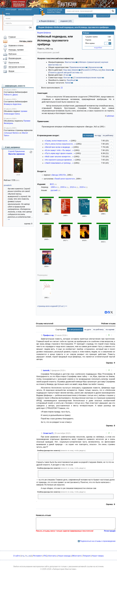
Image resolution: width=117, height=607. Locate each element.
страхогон (43, 496)
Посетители (14, 63)
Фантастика (70, 62)
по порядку (88, 135)
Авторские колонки (17, 67)
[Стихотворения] (47, 237)
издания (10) (66, 21)
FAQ (45, 556)
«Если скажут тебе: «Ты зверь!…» (59, 150)
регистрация (10, 9)
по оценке (110, 329)
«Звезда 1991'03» (58, 175)
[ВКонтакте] (106, 312)
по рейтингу (108, 135)
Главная (12, 37)
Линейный (71, 80)
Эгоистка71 (48, 433)
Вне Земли (106, 70)
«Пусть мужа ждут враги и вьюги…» (59, 153)
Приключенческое (77, 67)
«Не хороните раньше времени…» (59, 160)
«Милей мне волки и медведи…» (58, 147)
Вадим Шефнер (44, 33)
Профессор (48, 335)
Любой (68, 83)
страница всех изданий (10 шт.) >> (52, 306)
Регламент (37, 556)
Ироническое (94, 67)
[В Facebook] (109, 312)
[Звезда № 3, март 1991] (47, 295)
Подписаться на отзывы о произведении (97, 541)
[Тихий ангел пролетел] (47, 212)
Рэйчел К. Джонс (11, 95)
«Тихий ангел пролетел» (64, 179)
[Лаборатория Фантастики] (42, 12)
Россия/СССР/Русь (90, 70)
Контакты (52, 556)
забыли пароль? (25, 9)
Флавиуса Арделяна (12, 104)
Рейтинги (12, 54)
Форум (11, 71)
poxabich (7, 185)
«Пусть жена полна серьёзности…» (60, 144)
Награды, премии (16, 50)
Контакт (67, 78)
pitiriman (110, 116)
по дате (87, 329)
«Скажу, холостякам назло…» (57, 141)
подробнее (98, 47)
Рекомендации (15, 58)
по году (98, 135)
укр (29, 556)
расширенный (103, 16)
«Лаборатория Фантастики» (64, 569)
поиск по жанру (85, 16)
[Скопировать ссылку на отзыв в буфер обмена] (42, 335)
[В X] (111, 312)
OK (29, 27)
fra (26, 556)
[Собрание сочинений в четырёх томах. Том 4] (85, 207)
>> (9, 219)
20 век (66, 75)
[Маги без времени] (18, 172)
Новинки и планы (16, 45)
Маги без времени (16, 154)
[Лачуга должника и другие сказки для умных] (66, 238)
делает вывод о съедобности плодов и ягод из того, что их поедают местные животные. (72, 456)
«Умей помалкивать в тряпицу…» (58, 163)
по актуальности (75, 329)
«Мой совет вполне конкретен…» (58, 157)
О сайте (16, 556)
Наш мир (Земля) (70, 70)
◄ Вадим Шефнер (47, 21)
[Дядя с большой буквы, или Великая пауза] (103, 211)
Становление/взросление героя (88, 78)
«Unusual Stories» (11, 133)
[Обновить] (31, 153)
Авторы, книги (25, 41)
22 (62, 88)
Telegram (86, 556)
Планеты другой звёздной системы (64, 73)
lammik (46, 370)
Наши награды (64, 556)
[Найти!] (112, 11)
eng (22, 556)
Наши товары (98, 556)
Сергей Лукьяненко (16, 151)
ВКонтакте (76, 556)
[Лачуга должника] (66, 213)
